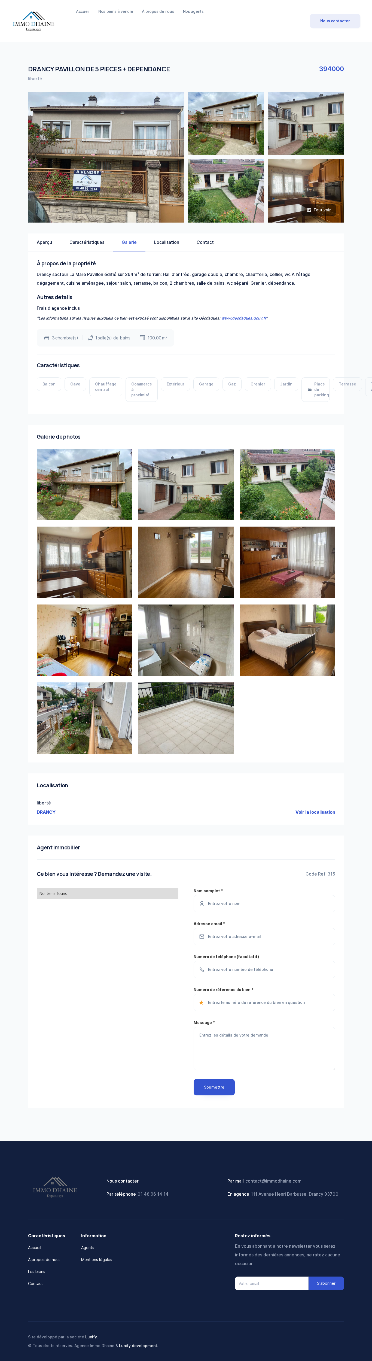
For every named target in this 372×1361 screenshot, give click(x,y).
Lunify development (138, 1345)
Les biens (36, 1271)
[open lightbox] (226, 123)
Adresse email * (209, 923)
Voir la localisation (315, 812)
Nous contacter (335, 21)
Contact (35, 1283)
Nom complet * (208, 890)
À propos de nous (44, 1259)
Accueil (34, 1247)
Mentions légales (96, 1259)
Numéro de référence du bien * (224, 989)
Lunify (91, 1337)
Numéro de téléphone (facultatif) (226, 956)
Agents (87, 1247)
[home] (33, 20)
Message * (204, 1022)
